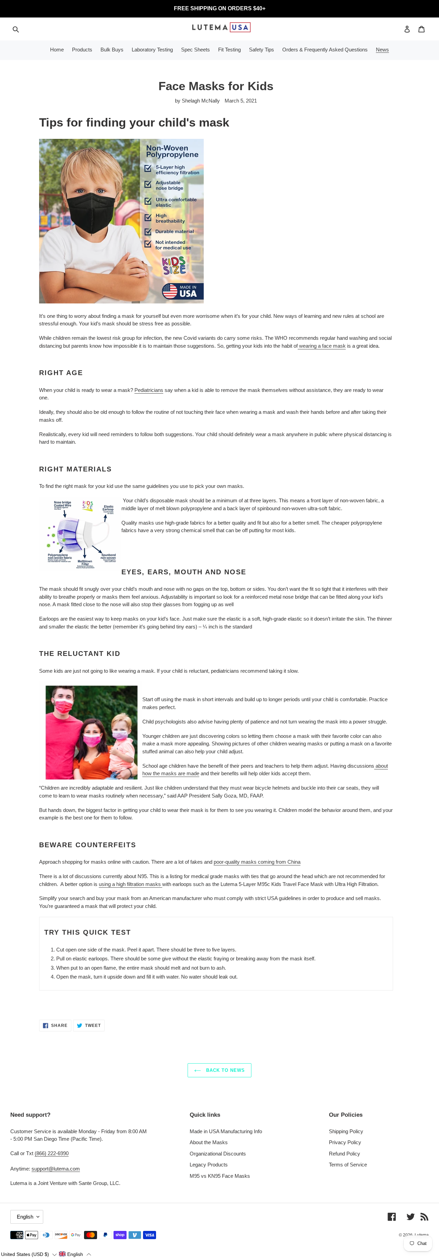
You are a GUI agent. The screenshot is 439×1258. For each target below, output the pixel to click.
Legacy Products (209, 1164)
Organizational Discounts (218, 1154)
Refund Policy (344, 1154)
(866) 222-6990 (52, 1153)
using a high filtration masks (130, 884)
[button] (29, 1254)
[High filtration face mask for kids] (161, 884)
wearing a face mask (322, 346)
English (25, 1217)
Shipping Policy (346, 1131)
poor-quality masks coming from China (257, 862)
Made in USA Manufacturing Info (226, 1131)
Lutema (422, 1235)
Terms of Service (348, 1164)
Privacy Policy (345, 1142)
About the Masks (209, 1142)
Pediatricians (148, 390)
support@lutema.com (56, 1169)
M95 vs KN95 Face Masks (220, 1176)
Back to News (224, 1070)
